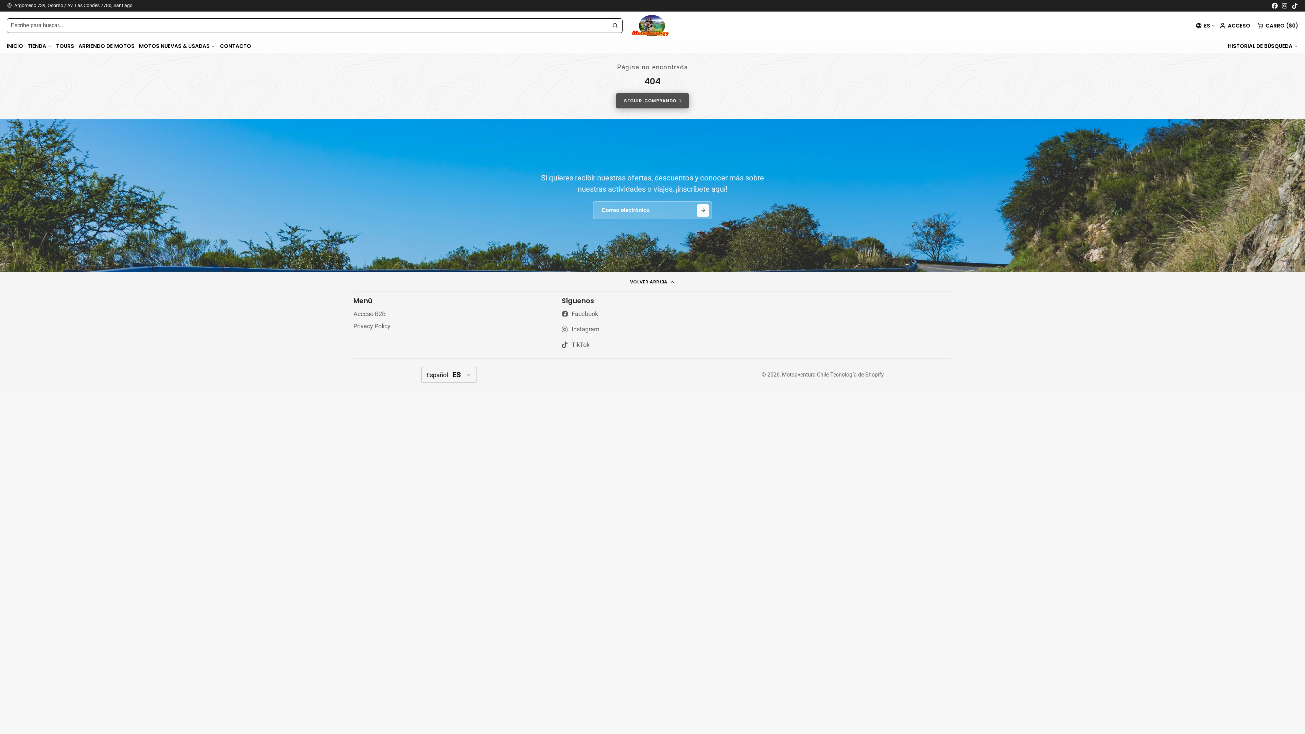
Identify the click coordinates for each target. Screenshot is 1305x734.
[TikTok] (1295, 6)
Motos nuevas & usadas (174, 46)
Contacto (235, 46)
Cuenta (1234, 25)
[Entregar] (703, 210)
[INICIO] (652, 25)
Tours (65, 46)
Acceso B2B (369, 314)
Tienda (37, 46)
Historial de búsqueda (1260, 46)
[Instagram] (1285, 6)
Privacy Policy (371, 326)
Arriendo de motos (107, 46)
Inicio (15, 46)
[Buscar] (615, 26)
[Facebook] (1275, 6)
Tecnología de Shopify (857, 374)
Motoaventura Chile (805, 374)
